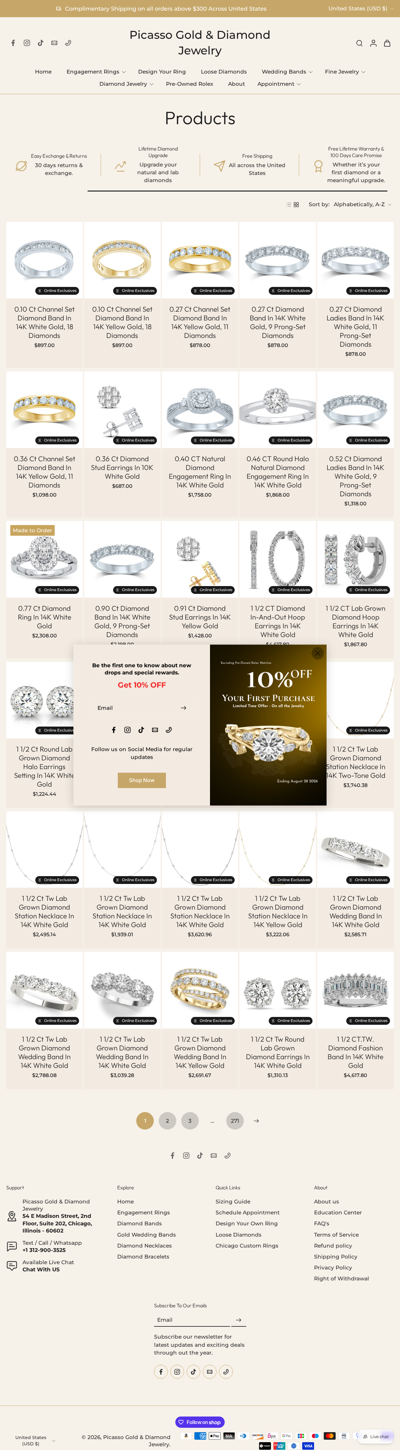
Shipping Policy (336, 1256)
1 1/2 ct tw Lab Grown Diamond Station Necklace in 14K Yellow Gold (278, 911)
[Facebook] (13, 43)
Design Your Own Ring (247, 1223)
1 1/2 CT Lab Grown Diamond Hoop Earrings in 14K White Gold (355, 621)
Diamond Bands (139, 1223)
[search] (359, 43)
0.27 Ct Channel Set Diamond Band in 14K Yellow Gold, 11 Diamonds (199, 322)
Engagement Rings (93, 72)
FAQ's (321, 1223)
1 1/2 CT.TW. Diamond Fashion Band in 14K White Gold (355, 1052)
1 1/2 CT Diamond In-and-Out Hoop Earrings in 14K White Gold (277, 621)
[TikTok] (41, 43)
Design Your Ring (162, 72)
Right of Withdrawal (341, 1278)
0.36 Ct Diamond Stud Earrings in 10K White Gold (122, 467)
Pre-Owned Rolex (189, 84)
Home (43, 72)
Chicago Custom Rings (247, 1245)
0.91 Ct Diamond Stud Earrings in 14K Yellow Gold (200, 617)
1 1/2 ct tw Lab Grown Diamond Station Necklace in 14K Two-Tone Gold (355, 762)
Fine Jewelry (342, 72)
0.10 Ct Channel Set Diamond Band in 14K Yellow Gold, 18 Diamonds (122, 322)
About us (326, 1201)
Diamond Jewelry (123, 84)
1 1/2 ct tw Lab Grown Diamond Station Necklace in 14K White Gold (44, 911)
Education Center (338, 1212)
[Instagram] (27, 43)
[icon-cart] (387, 43)
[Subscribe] (238, 1320)
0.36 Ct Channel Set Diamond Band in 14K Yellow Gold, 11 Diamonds (44, 471)
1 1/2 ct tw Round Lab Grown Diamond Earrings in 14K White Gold (278, 1052)
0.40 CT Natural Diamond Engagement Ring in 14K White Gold (200, 471)
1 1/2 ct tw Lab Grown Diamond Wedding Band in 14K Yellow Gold (200, 1052)
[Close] (318, 653)
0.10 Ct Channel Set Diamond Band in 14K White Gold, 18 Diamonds (44, 322)
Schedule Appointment (248, 1212)
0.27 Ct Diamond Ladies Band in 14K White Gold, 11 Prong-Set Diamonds (355, 327)
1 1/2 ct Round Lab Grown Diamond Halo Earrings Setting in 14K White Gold (44, 767)
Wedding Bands (284, 72)
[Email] (54, 43)
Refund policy (333, 1245)
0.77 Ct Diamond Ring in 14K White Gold (44, 617)
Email (164, 1320)
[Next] (256, 1120)
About (236, 84)
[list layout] (288, 204)
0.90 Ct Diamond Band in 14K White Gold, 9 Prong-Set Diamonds (122, 621)
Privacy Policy (333, 1267)
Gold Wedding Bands (146, 1234)
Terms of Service (336, 1234)
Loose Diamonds (224, 72)
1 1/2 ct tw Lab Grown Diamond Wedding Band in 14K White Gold (355, 911)
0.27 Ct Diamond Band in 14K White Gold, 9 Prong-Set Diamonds (278, 322)
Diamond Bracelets (143, 1256)
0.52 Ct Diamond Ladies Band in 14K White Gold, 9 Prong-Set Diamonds (355, 476)
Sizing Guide (233, 1201)
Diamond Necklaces (144, 1245)
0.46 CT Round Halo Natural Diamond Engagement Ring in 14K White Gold (278, 471)
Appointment (276, 84)
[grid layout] (296, 204)
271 (235, 1121)
